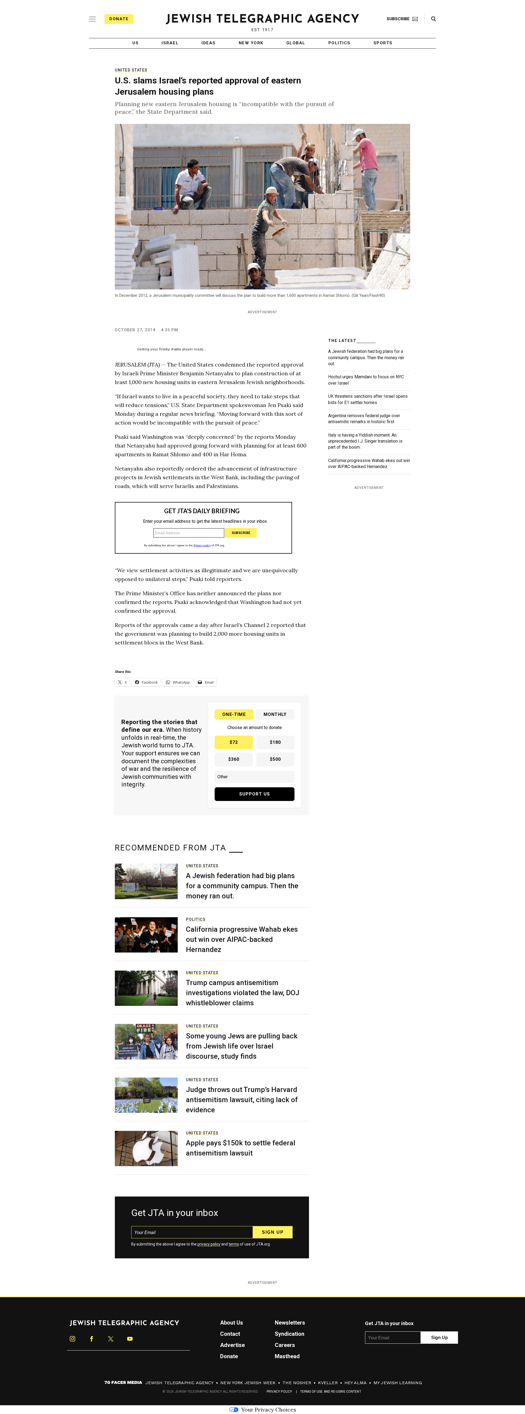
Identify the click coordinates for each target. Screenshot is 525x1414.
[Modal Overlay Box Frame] (262, 707)
